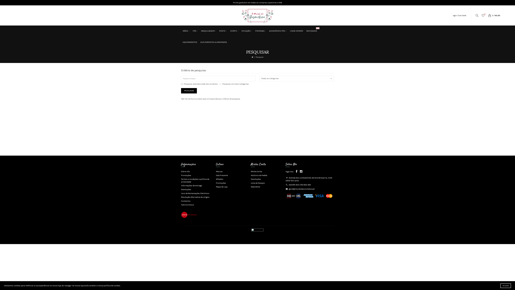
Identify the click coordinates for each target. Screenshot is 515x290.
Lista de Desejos (258, 183)
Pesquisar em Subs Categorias (235, 84)
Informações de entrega (191, 185)
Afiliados (219, 179)
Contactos (185, 201)
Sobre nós (185, 171)
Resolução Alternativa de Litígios (195, 197)
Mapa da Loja (221, 187)
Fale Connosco (187, 205)
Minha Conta (256, 171)
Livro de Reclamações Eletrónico (195, 193)
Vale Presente (222, 175)
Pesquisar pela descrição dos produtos (201, 84)
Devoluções (186, 189)
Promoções (186, 175)
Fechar (506, 286)
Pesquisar (259, 57)
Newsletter (255, 187)
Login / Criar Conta (459, 16)
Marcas (219, 171)
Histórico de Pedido (259, 175)
